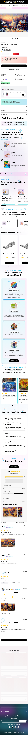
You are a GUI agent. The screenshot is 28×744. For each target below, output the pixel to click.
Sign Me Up (23, 721)
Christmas (14, 65)
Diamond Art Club (15, 733)
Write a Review (15, 467)
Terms (5, 732)
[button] (26, 22)
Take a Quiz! (10, 724)
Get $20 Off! (17, 724)
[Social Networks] (9, 727)
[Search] (22, 5)
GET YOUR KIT (14, 360)
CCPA (12, 732)
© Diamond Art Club (9, 256)
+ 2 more (11, 609)
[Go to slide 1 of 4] (12, 405)
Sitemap (15, 732)
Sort (17, 522)
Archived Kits (21, 732)
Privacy (9, 732)
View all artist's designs (7, 50)
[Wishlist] (24, 5)
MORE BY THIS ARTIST (14, 69)
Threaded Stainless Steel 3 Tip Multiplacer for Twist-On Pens (9, 254)
